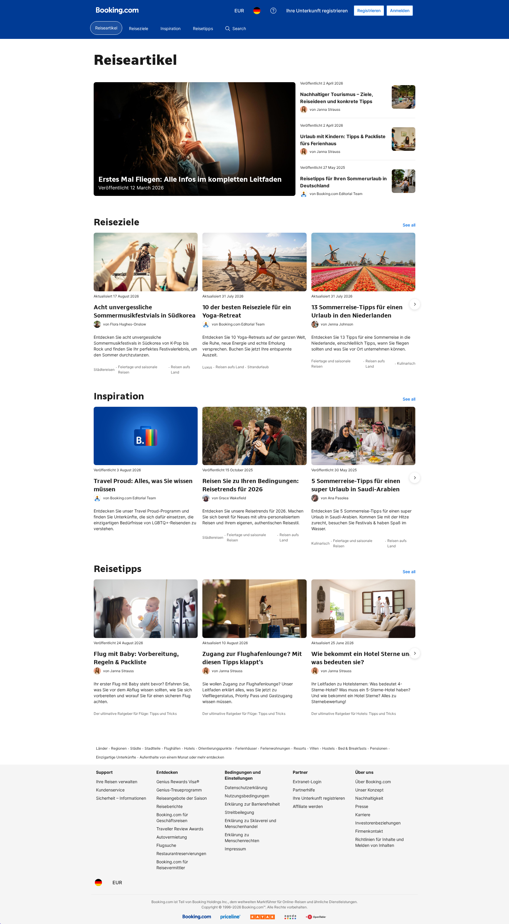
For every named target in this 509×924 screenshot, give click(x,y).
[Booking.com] (117, 10)
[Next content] (414, 304)
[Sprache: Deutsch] (257, 11)
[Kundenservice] (273, 11)
